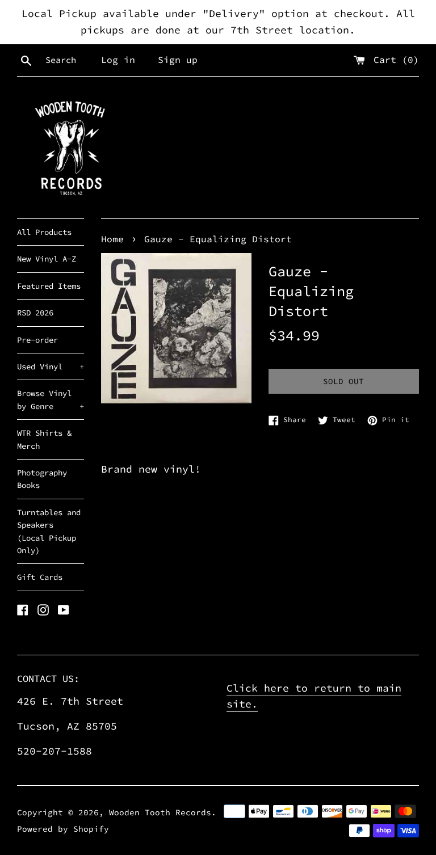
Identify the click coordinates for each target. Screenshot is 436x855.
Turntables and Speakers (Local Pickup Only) (49, 531)
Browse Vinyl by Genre (50, 399)
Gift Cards (39, 577)
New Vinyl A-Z (46, 259)
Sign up (178, 59)
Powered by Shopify (63, 829)
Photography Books (42, 478)
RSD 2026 (35, 313)
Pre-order (37, 340)
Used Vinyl (50, 366)
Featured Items (49, 286)
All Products (44, 232)
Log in (118, 59)
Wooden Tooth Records (160, 812)
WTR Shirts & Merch (44, 439)
